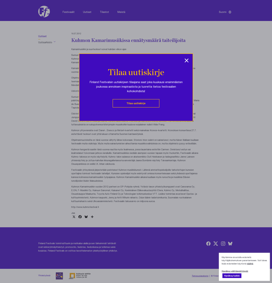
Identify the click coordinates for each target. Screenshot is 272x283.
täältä (250, 263)
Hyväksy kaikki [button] (232, 275)
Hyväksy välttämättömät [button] (235, 271)
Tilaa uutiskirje (136, 103)
